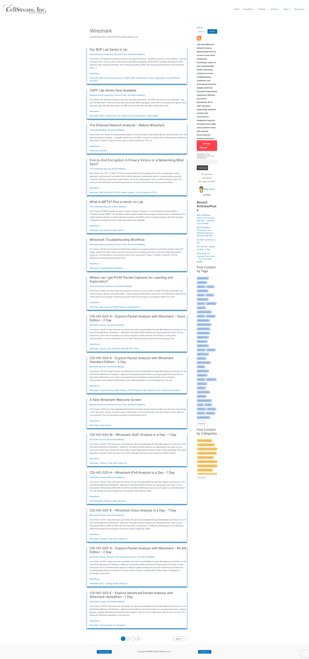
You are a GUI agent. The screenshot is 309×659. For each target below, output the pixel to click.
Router (201, 396)
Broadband (202, 370)
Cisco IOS (202, 290)
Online (201, 358)
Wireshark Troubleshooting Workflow (117, 240)
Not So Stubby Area (136, 116)
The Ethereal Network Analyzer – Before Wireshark (127, 125)
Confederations (142, 78)
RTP (131, 348)
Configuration (203, 417)
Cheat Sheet (203, 392)
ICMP (116, 390)
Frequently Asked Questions (102, 286)
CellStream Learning (205, 457)
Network (210, 379)
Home (236, 9)
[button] (253, 9)
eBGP (127, 78)
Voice (115, 539)
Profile (210, 413)
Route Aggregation (158, 78)
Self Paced (202, 354)
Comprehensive (133, 307)
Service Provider (204, 400)
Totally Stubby (152, 116)
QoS (109, 348)
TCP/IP (131, 390)
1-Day (109, 463)
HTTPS (117, 192)
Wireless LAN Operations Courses (121, 557)
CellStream (202, 345)
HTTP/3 (153, 192)
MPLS (211, 349)
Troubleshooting (106, 268)
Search (200, 27)
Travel (211, 408)
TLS (137, 192)
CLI (210, 286)
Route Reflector (173, 78)
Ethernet (138, 390)
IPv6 (91, 501)
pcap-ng (108, 307)
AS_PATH (94, 81)
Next (179, 639)
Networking (202, 337)
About (286, 9)
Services (201, 375)
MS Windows (203, 320)
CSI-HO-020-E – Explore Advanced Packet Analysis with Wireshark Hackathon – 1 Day (131, 595)
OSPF (101, 116)
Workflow (118, 268)
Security (210, 303)
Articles (274, 9)
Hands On (120, 78)
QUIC (111, 192)
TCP (200, 366)
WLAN (115, 583)
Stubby (124, 116)
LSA (118, 116)
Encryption (144, 192)
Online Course (203, 362)
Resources (299, 9)
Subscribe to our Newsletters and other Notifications (205, 156)
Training (261, 9)
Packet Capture (128, 192)
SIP (122, 348)
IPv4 (200, 316)
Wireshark (94, 78)
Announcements (205, 440)
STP (158, 390)
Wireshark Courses (98, 325)
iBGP (132, 78)
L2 (208, 404)
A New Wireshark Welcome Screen (115, 400)
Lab (105, 78)
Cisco (201, 286)
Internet (201, 383)
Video (115, 230)
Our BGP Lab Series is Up (108, 49)
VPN (106, 192)
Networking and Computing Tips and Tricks (108, 54)
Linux (201, 307)
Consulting (247, 9)
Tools (201, 349)
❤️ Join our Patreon (205, 145)
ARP (145, 390)
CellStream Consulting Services (209, 448)
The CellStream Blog (98, 169)
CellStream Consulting (206, 444)
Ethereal (102, 150)
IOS (200, 295)
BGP (101, 78)
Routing (111, 78)
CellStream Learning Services (208, 461)
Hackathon (121, 625)
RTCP (136, 348)
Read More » (95, 73)
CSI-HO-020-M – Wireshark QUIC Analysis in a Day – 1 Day (133, 435)
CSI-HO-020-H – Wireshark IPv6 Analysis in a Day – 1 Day (132, 472)
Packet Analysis (173, 390)
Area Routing (110, 116)
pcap (101, 307)
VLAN (163, 390)
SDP (127, 348)
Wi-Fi (101, 583)
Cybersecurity (203, 328)
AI (200, 404)
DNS (101, 192)
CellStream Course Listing (207, 453)
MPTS (121, 230)
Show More (202, 424)
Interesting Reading (98, 130)
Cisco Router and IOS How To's (209, 465)
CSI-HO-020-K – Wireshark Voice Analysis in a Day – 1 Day (133, 510)
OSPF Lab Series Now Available (113, 90)
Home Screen (105, 425)
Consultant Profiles (205, 470)
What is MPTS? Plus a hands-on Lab (116, 202)
